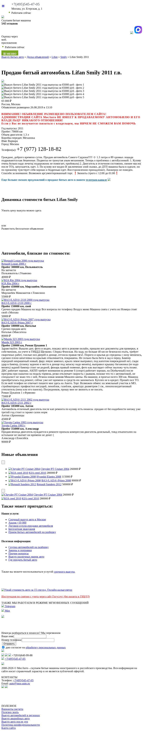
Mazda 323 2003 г (11, 342)
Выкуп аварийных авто (15, 718)
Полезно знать (10, 712)
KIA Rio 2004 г (10, 283)
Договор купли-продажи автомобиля (30, 525)
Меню (11, 53)
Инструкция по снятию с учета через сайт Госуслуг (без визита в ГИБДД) (45, 596)
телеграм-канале (96, 179)
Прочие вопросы (18, 553)
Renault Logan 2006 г (13, 263)
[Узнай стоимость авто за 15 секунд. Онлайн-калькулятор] (36, 589)
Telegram (9, 606)
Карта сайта (8, 727)
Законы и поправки (20, 550)
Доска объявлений (38, 56)
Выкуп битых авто (12, 56)
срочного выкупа (64, 571)
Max (7, 610)
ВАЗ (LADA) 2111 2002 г (16, 402)
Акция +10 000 (17, 522)
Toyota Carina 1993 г (13, 425)
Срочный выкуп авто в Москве (27, 519)
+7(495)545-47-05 (25, 4)
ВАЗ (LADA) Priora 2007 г (17, 322)
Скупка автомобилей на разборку (28, 547)
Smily (63, 56)
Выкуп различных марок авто (26, 556)
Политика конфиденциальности (20, 724)
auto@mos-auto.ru (19, 683)
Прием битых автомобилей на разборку (32, 532)
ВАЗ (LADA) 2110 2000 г (16, 303)
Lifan (55, 56)
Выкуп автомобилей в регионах (20, 715)
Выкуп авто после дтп (14, 721)
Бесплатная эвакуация (21, 528)
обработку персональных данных (46, 647)
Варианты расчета (12, 709)
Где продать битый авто (22, 559)
